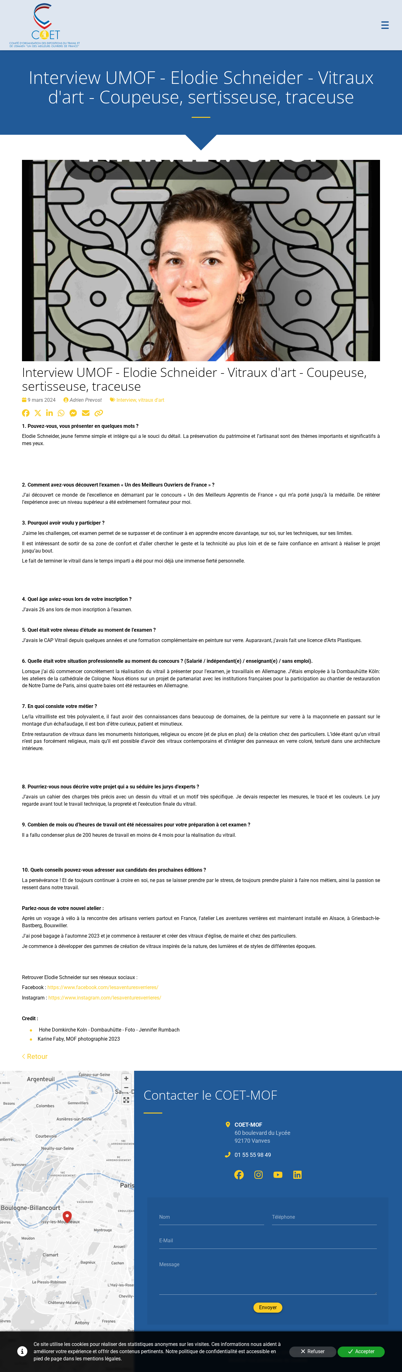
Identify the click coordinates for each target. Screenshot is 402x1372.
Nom (164, 1217)
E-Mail (166, 1241)
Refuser (315, 1351)
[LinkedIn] (297, 1174)
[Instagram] (258, 1174)
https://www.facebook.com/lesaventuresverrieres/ (103, 987)
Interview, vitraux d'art (140, 400)
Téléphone (283, 1217)
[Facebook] (239, 1174)
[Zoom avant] (126, 1078)
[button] (67, 1216)
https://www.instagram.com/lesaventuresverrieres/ (104, 998)
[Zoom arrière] (126, 1087)
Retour (36, 1056)
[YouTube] (278, 1174)
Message (169, 1264)
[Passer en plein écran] (126, 1099)
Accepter (364, 1351)
